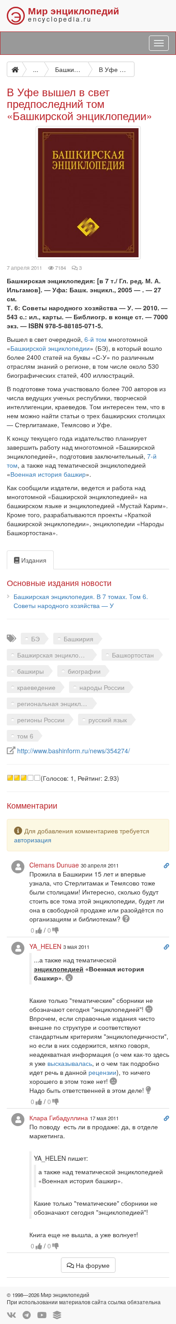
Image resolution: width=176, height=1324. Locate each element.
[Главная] (14, 69)
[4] (30, 777)
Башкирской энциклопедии (50, 348)
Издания (32, 559)
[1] (10, 777)
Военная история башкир (48, 474)
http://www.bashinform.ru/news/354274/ (73, 750)
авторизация (32, 839)
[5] (37, 777)
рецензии (102, 1072)
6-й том (95, 339)
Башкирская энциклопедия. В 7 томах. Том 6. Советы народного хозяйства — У (81, 601)
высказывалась (69, 1063)
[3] (23, 777)
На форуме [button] (92, 1265)
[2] (17, 777)
